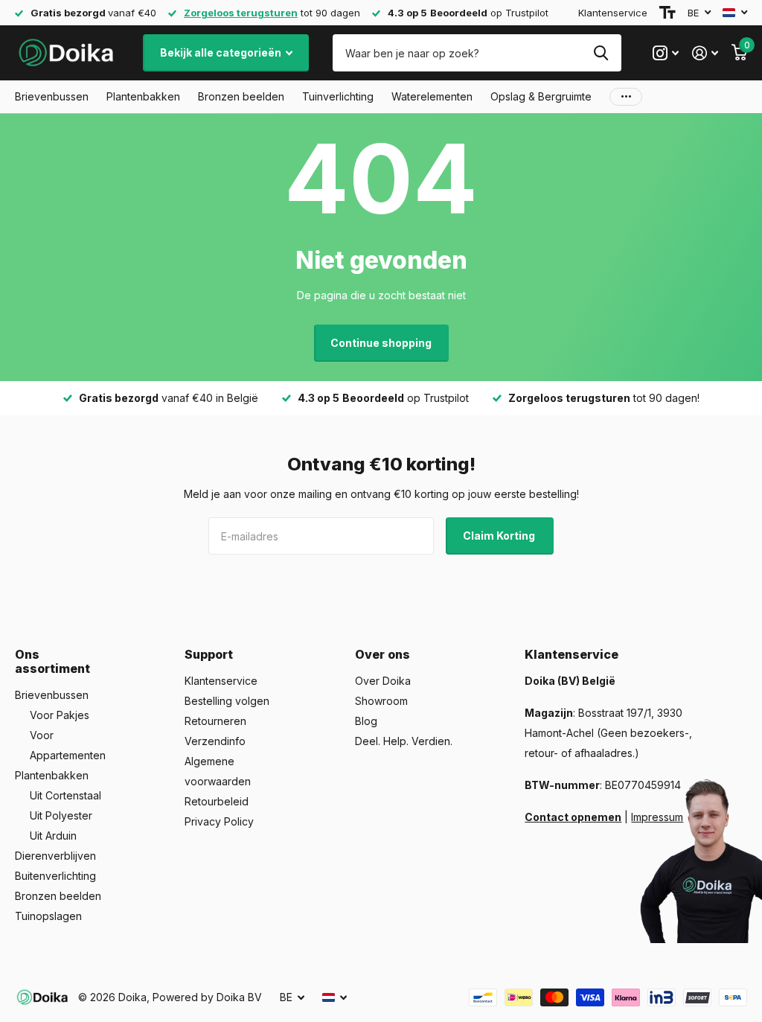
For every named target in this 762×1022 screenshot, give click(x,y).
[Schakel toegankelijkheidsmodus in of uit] (667, 12)
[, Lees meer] (665, 53)
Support (209, 654)
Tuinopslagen (48, 916)
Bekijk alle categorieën (222, 52)
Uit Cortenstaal (65, 795)
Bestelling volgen (227, 700)
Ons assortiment (52, 661)
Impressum (657, 817)
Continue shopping (381, 342)
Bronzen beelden (58, 896)
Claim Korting (500, 535)
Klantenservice (612, 13)
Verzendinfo (215, 741)
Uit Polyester (61, 815)
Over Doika (383, 680)
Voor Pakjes (59, 715)
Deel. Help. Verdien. (403, 741)
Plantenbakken (52, 775)
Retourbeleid (217, 801)
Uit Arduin (53, 835)
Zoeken (600, 52)
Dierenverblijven (55, 855)
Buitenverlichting (55, 875)
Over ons (382, 654)
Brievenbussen (52, 695)
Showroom (381, 700)
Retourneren (215, 721)
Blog (366, 721)
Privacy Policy (219, 821)
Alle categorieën (52, 96)
